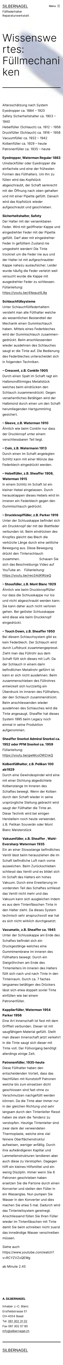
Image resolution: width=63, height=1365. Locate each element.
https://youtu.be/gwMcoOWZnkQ (27, 755)
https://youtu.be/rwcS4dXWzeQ (26, 575)
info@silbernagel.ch (15, 1331)
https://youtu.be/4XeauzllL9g (24, 293)
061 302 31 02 (17, 1321)
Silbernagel (15, 6)
